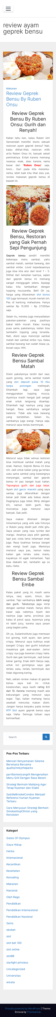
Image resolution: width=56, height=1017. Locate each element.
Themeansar (34, 1011)
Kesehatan (13, 870)
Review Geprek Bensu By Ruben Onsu (23, 98)
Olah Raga (13, 897)
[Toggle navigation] (8, 9)
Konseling (12, 877)
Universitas (13, 975)
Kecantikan (13, 864)
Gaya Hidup (13, 844)
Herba (10, 851)
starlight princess (17, 962)
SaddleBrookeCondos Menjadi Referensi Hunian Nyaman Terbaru (25, 798)
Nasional (12, 890)
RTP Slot (11, 710)
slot (8, 936)
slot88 (10, 956)
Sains (9, 923)
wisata (10, 982)
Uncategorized (15, 969)
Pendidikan (13, 903)
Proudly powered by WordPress (23, 1008)
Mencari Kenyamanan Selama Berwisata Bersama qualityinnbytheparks (25, 764)
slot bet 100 (14, 942)
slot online (12, 949)
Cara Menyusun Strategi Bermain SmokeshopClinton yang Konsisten (27, 811)
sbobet (10, 929)
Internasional (14, 857)
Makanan (11, 88)
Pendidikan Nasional (19, 916)
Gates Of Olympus (18, 838)
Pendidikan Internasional (22, 910)
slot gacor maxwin (25, 489)
